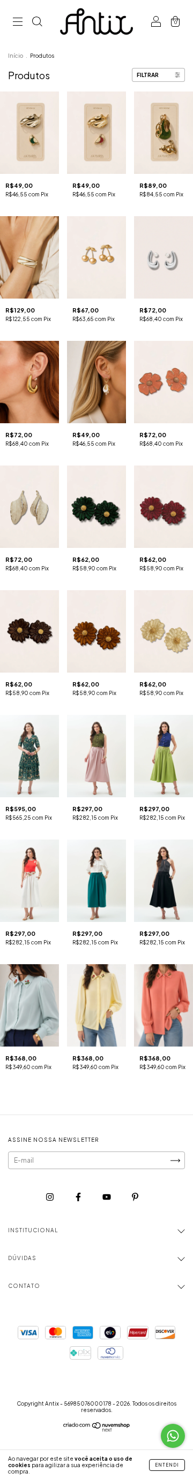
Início (15, 55)
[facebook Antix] (79, 1197)
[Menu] (17, 23)
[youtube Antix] (107, 1197)
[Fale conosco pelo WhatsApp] (173, 1436)
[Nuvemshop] (96, 1429)
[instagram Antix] (50, 1197)
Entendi (167, 1465)
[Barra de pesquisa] (37, 23)
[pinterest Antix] (135, 1197)
